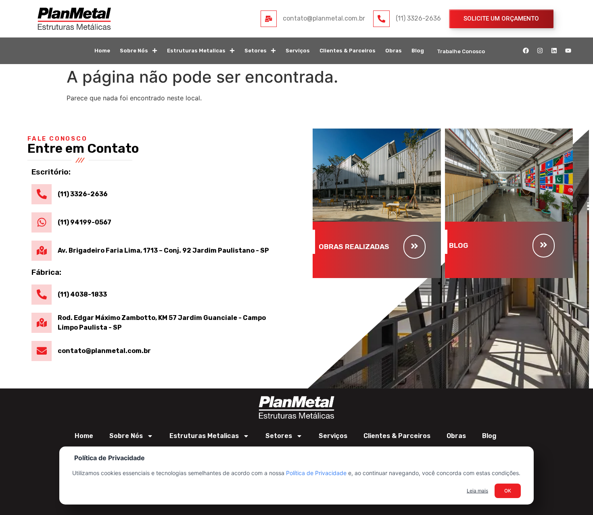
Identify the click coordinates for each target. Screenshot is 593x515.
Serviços (298, 51)
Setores (255, 51)
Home (102, 51)
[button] (439, 283)
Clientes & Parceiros (347, 51)
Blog (417, 51)
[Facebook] (526, 51)
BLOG (458, 245)
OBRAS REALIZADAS (354, 247)
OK (507, 491)
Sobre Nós (134, 51)
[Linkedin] (554, 51)
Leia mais (477, 491)
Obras (393, 51)
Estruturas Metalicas (196, 51)
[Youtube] (568, 51)
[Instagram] (540, 51)
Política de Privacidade (316, 472)
